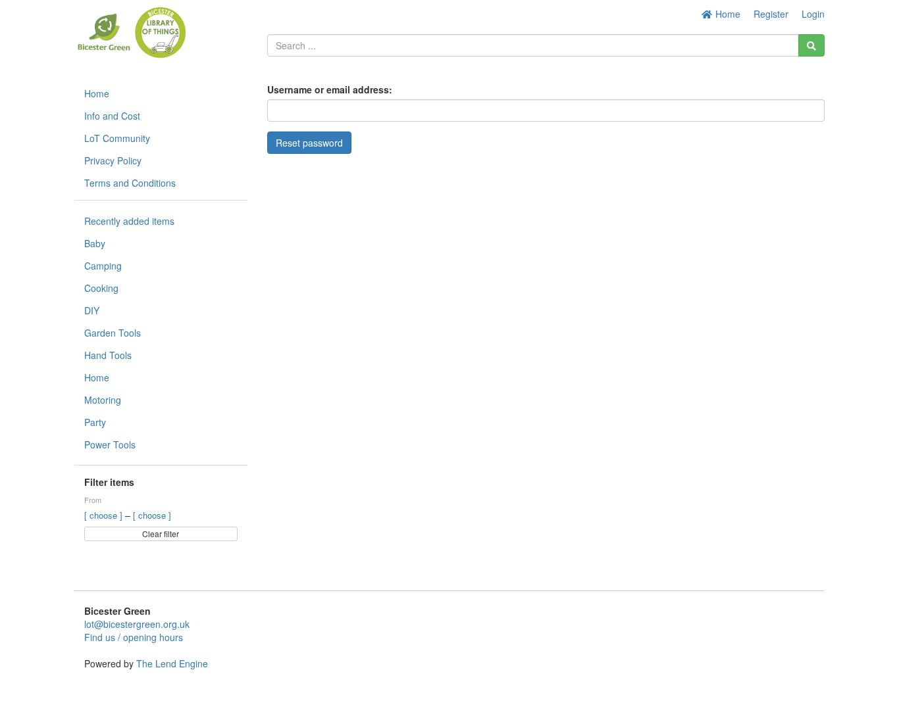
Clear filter (160, 533)
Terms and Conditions (130, 182)
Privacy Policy (112, 160)
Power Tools (110, 444)
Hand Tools (108, 355)
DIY (91, 310)
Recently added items (129, 220)
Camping (103, 265)
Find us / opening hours (133, 637)
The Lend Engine (172, 663)
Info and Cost (112, 115)
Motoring (102, 399)
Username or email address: (329, 89)
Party (95, 422)
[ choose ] (104, 515)
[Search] (811, 45)
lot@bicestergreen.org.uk (137, 624)
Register (771, 13)
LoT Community (117, 138)
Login (813, 13)
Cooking (101, 288)
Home (726, 13)
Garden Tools (112, 332)
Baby (94, 243)
